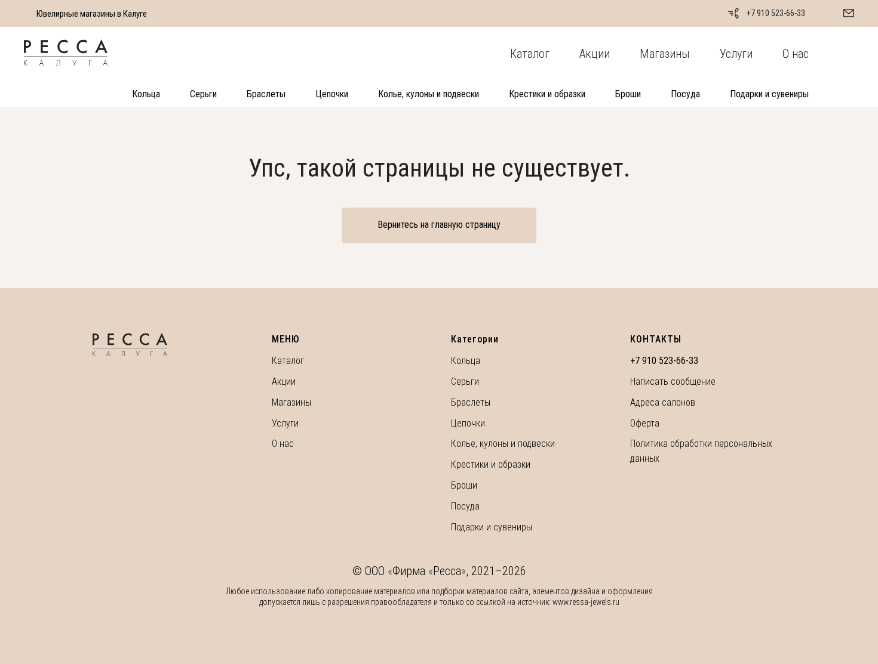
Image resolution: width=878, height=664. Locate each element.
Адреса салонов (662, 402)
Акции (594, 54)
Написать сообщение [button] (673, 381)
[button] (848, 13)
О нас (795, 54)
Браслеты (266, 94)
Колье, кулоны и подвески (428, 94)
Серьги (203, 94)
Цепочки (331, 94)
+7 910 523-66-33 (776, 13)
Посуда (685, 94)
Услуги (736, 54)
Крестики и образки (547, 94)
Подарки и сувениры (769, 94)
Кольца (146, 94)
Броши (628, 94)
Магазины (665, 54)
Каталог (529, 54)
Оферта (644, 423)
